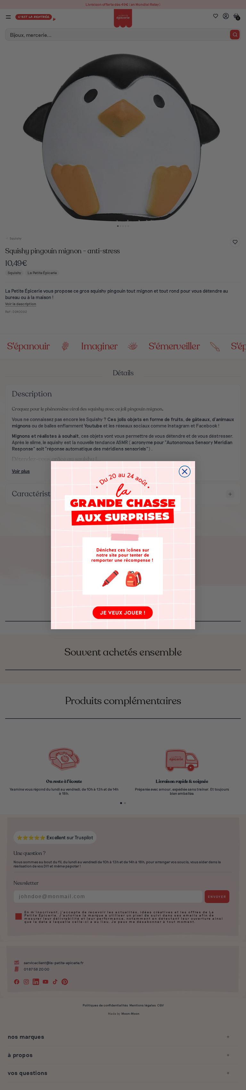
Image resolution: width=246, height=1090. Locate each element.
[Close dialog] (184, 471)
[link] (123, 545)
